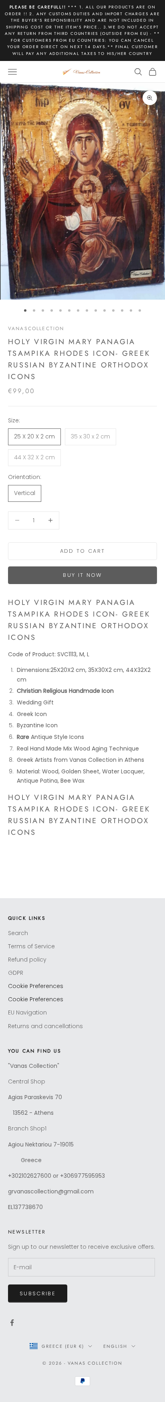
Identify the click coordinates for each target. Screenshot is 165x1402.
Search (18, 933)
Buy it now (82, 575)
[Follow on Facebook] (12, 1323)
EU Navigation (27, 1012)
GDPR (15, 973)
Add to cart (82, 551)
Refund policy (27, 960)
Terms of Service (31, 946)
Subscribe (38, 1293)
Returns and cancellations (45, 1026)
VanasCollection (36, 328)
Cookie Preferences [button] (35, 986)
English (115, 1346)
